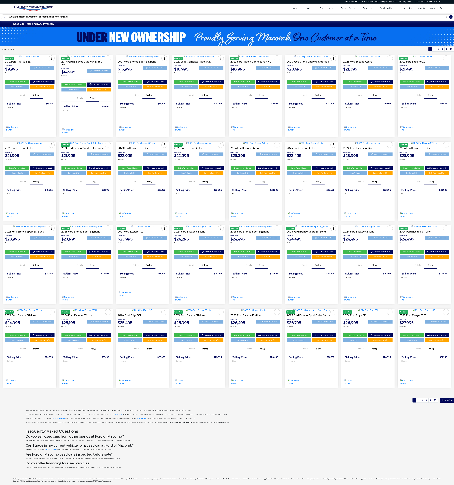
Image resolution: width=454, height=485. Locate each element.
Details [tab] (23, 95)
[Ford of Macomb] (33, 8)
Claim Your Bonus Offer (42, 86)
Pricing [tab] (36, 95)
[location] (415, 2)
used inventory (117, 414)
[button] (42, 82)
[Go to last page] (451, 49)
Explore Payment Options (17, 82)
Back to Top (446, 400)
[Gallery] (227, 36)
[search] (441, 8)
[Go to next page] (446, 49)
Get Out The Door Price (43, 68)
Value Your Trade (142, 418)
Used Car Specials (58, 418)
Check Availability (17, 86)
